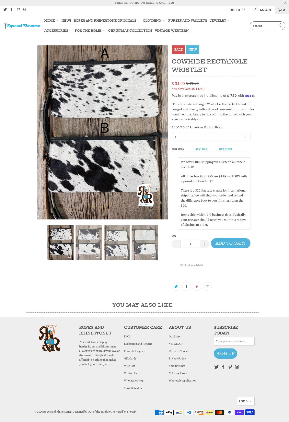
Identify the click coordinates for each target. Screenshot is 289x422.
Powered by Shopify (124, 411)
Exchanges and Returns (138, 344)
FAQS (127, 336)
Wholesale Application (182, 380)
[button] (191, 265)
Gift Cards (130, 358)
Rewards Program (134, 351)
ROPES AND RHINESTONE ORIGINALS (105, 20)
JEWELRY (218, 20)
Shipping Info (177, 366)
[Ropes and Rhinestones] (22, 26)
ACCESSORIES (56, 30)
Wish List (129, 366)
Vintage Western (172, 30)
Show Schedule (133, 388)
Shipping (178, 149)
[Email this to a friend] (207, 286)
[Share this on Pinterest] (197, 286)
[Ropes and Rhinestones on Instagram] (25, 10)
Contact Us (130, 373)
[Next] (165, 132)
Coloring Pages (178, 373)
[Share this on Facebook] (186, 286)
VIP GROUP (176, 344)
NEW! (66, 20)
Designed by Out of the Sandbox (92, 411)
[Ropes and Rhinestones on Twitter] (5, 10)
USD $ (235, 10)
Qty (174, 236)
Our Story (174, 336)
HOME (50, 20)
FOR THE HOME (88, 30)
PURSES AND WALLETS (187, 20)
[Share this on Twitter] (176, 286)
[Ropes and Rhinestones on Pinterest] (18, 10)
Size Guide (226, 149)
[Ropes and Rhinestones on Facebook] (12, 10)
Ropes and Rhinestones (57, 411)
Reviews (201, 149)
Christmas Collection (130, 30)
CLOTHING (152, 20)
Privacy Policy (177, 358)
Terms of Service (179, 351)
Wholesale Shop (134, 380)
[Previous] (40, 132)
